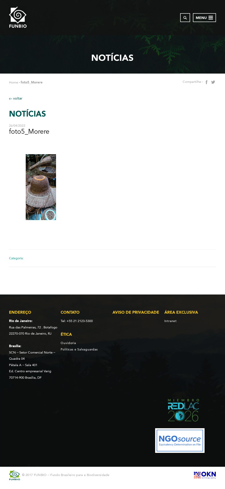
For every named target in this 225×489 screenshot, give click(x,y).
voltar (17, 98)
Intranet (170, 321)
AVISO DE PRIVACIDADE (135, 312)
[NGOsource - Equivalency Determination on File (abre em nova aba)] (180, 441)
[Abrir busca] (185, 17)
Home (13, 82)
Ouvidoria (68, 343)
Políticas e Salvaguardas (79, 349)
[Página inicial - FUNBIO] (18, 18)
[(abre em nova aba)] (180, 411)
